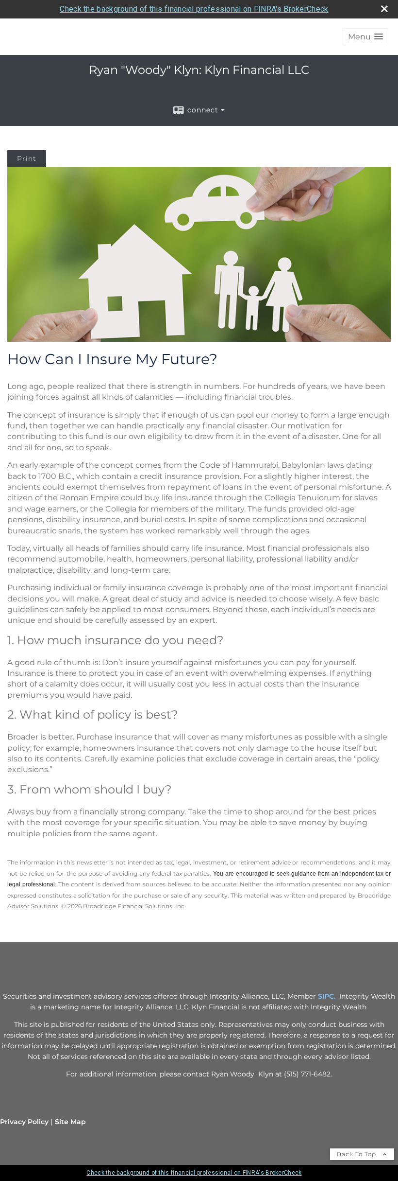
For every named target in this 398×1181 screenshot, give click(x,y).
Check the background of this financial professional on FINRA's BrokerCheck (194, 9)
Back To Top (357, 1154)
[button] (365, 36)
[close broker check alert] (384, 9)
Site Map (70, 1121)
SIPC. (326, 996)
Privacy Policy (24, 1121)
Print (26, 158)
